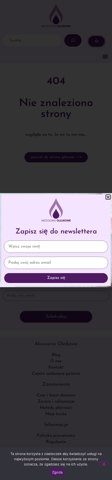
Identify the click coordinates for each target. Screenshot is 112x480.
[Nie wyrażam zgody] (103, 463)
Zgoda (57, 472)
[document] (56, 240)
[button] (108, 197)
